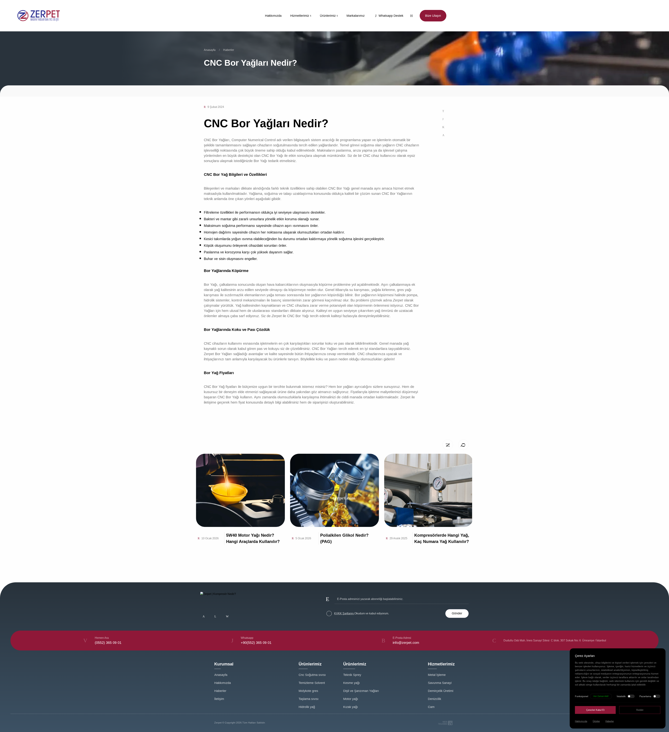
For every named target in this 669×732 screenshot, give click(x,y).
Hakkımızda (273, 15)
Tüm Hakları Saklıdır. (254, 722)
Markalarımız (356, 15)
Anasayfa (210, 49)
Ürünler (596, 721)
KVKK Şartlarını (344, 613)
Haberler (228, 49)
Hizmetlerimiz (299, 15)
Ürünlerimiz (328, 15)
